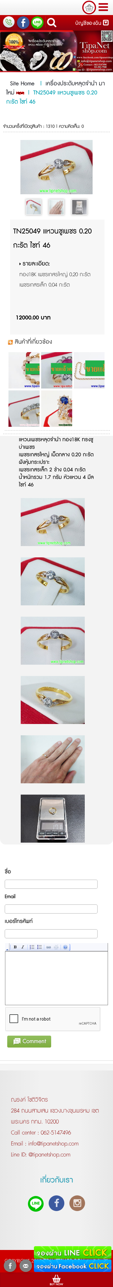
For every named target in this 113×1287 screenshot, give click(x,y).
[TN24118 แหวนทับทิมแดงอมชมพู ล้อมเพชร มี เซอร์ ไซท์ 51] (56, 370)
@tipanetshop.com (48, 1155)
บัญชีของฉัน (89, 23)
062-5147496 (56, 1133)
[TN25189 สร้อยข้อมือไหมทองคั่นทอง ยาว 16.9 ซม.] (24, 370)
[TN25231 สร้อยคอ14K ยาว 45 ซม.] (89, 370)
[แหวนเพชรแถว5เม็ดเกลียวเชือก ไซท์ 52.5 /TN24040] (24, 408)
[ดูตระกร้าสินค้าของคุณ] (89, 7)
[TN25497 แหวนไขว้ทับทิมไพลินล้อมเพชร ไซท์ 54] (56, 408)
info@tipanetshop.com (52, 1144)
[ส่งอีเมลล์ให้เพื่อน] (25, 1265)
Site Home (22, 84)
